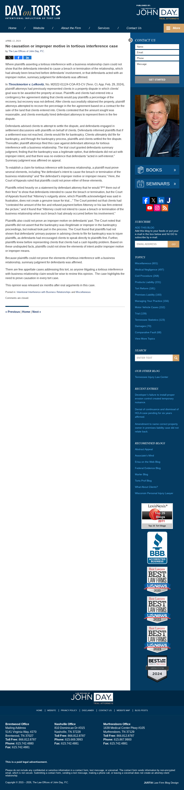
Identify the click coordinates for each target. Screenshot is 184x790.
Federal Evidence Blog (148, 468)
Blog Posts (141, 710)
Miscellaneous (83, 292)
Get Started (157, 79)
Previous (12, 311)
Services (104, 28)
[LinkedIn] (161, 200)
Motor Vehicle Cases (150, 307)
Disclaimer (88, 710)
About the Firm (71, 28)
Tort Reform (145, 288)
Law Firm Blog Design (161, 782)
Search (176, 358)
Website (38, 28)
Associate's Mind (144, 455)
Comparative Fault (148, 332)
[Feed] (165, 207)
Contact (134, 28)
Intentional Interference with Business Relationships (44, 292)
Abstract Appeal (144, 449)
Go (173, 244)
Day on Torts (32, 12)
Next (36, 311)
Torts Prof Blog (143, 480)
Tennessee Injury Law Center (151, 377)
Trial (141, 313)
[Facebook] (146, 200)
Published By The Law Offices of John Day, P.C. (158, 12)
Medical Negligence (149, 269)
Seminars (158, 183)
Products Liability (148, 282)
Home (12, 28)
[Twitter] (153, 200)
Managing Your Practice (152, 301)
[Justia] (168, 200)
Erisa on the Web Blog (147, 461)
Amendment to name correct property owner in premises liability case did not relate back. (157, 428)
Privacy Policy (69, 710)
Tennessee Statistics (150, 319)
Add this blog (144, 227)
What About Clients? (146, 486)
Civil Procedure (147, 275)
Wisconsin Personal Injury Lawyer (154, 493)
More (176, 28)
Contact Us (105, 710)
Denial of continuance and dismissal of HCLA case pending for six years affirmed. (157, 413)
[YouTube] (149, 207)
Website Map (123, 710)
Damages (143, 326)
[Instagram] (157, 207)
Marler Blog (141, 474)
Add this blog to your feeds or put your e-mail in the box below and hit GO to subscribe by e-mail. (156, 234)
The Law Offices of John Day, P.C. (51, 782)
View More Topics (145, 338)
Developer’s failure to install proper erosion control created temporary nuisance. (155, 398)
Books (154, 169)
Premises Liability (148, 294)
